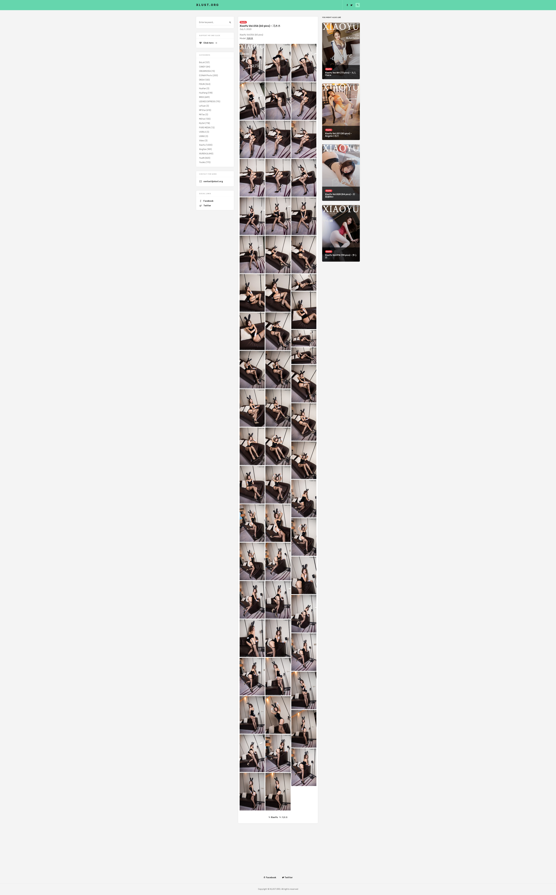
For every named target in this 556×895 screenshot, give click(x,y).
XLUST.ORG (207, 5)
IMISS (201, 97)
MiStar (202, 119)
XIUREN (202, 153)
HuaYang (203, 93)
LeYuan (202, 106)
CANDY (202, 67)
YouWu (202, 162)
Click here (208, 43)
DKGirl (201, 80)
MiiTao (202, 114)
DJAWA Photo (205, 75)
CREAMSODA (205, 71)
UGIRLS (202, 132)
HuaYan (202, 88)
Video (201, 140)
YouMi (201, 158)
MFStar (202, 110)
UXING (202, 136)
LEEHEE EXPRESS (207, 101)
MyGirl (202, 123)
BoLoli (202, 62)
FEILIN (202, 84)
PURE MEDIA (204, 127)
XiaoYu (243, 22)
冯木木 (250, 38)
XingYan (202, 149)
